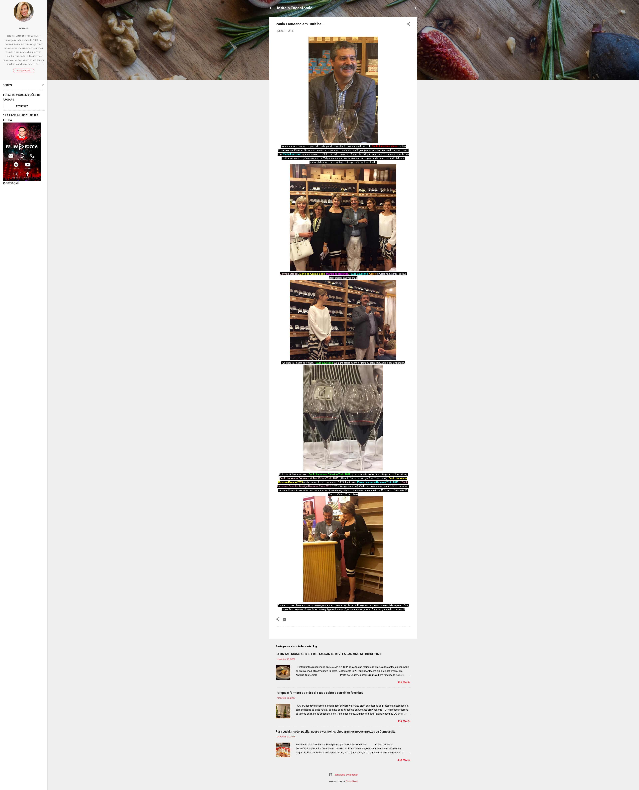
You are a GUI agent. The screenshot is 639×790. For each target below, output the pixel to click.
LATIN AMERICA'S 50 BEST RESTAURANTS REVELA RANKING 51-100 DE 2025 (328, 654)
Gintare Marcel (352, 781)
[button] (409, 24)
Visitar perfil (24, 71)
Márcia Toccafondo (295, 8)
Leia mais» (404, 682)
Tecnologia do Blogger (345, 774)
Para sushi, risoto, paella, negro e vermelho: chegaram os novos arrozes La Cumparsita (336, 731)
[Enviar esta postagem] (284, 620)
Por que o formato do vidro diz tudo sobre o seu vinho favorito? (319, 692)
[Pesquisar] (415, 9)
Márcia (23, 28)
